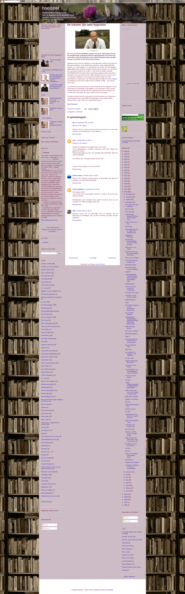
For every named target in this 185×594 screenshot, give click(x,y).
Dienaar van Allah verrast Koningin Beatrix (131, 433)
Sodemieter (79, 112)
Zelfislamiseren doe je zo (49, 496)
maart (128, 485)
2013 (126, 186)
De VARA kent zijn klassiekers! (131, 444)
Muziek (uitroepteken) (47, 390)
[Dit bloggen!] (91, 109)
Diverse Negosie (127, 549)
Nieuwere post (73, 258)
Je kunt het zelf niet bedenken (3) (131, 261)
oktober (128, 199)
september (129, 202)
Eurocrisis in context (131, 331)
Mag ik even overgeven (48, 381)
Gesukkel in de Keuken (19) (130, 425)
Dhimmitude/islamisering (48, 311)
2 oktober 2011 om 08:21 (92, 189)
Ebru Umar (44, 320)
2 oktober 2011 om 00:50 (90, 175)
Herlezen (44, 348)
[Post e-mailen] (85, 109)
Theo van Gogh (46, 458)
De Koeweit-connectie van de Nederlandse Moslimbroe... (132, 307)
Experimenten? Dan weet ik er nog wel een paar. (131, 416)
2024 (126, 157)
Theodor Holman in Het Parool (131, 567)
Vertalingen (44, 475)
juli (127, 474)
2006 (126, 505)
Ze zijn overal (129, 358)
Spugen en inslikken (131, 399)
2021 (126, 165)
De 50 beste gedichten (48, 294)
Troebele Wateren (46, 464)
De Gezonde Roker (128, 546)
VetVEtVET (125, 570)
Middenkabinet (129, 284)
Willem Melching (46, 493)
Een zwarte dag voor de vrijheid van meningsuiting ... (131, 230)
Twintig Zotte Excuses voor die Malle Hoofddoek (50, 467)
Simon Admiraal (46, 442)
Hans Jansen (126, 552)
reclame (43, 427)
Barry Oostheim (46, 273)
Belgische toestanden (132, 462)
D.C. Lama (44, 288)
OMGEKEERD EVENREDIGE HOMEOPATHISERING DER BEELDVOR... (131, 320)
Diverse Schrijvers (46, 317)
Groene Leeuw (77, 175)
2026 (126, 151)
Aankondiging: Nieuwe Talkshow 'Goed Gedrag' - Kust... (131, 217)
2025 (126, 154)
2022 (126, 162)
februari (128, 488)
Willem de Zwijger (46, 490)
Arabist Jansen (45, 270)
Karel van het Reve (128, 558)
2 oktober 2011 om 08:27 (83, 211)
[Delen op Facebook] (95, 109)
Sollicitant (44, 449)
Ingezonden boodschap (48, 351)
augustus (129, 472)
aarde (88, 92)
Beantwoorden (76, 134)
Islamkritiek (44, 360)
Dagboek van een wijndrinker (50, 291)
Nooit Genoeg (45, 404)
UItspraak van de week (48, 472)
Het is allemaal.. (47, 118)
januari (128, 491)
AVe (73, 122)
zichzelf (69, 92)
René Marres (45, 430)
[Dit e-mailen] (89, 109)
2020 (126, 167)
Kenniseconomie (130, 409)
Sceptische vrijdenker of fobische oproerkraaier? (132, 466)
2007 (126, 502)
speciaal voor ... (46, 451)
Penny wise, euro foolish (130, 248)
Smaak (43, 95)
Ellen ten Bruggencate (48, 323)
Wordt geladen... (127, 29)
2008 (126, 499)
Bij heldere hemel (130, 265)
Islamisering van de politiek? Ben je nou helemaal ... (131, 340)
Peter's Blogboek (78, 189)
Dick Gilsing (45, 314)
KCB (73, 211)
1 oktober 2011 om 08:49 (83, 140)
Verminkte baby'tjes (131, 333)
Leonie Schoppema (47, 375)
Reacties (47, 528)
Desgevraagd (45, 308)
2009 (126, 497)
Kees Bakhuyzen (46, 369)
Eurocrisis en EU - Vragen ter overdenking (131, 288)
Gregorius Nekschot (47, 344)
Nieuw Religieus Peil (47, 396)
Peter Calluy (45, 416)
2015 (126, 181)
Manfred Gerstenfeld (47, 384)
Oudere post (112, 258)
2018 (126, 173)
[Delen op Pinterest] (97, 109)
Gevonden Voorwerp (47, 338)
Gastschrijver (45, 329)
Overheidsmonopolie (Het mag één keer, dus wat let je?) (56, 86)
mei (127, 480)
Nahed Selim (45, 393)
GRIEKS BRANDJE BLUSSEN (131, 361)
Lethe (127, 302)
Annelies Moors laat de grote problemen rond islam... (132, 253)
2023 (126, 159)
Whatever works (46, 132)
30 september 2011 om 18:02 (85, 122)
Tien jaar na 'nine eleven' (130, 376)
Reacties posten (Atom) (97, 264)
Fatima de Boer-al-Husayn (49, 326)
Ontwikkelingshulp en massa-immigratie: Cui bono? (55, 100)
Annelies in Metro (46, 263)
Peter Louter (45, 419)
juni (127, 477)
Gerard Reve (45, 335)
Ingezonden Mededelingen (49, 354)
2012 (126, 189)
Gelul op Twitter (46, 332)
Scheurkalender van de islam (50, 436)
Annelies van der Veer (48, 267)
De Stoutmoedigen (47, 305)
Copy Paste (44, 282)
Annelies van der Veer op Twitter (132, 540)
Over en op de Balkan (132, 258)
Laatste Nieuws (46, 372)
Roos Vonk (128, 226)
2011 (126, 192)
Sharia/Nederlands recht (48, 439)
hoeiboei (50, 8)
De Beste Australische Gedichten (51, 297)
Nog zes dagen (130, 429)
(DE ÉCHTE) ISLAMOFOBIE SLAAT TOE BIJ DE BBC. (131, 242)
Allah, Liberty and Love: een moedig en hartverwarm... (131, 392)
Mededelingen (45, 387)
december (129, 194)
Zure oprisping (129, 212)
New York (128, 349)
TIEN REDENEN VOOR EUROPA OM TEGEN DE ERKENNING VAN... (131, 278)
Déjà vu (127, 336)
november (129, 197)
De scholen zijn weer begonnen (131, 205)
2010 (126, 494)
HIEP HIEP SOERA (131, 396)
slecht (99, 67)
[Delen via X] (93, 109)
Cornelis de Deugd (46, 285)
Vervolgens (44, 478)
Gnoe (42, 341)
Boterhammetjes (130, 300)
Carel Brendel (45, 279)
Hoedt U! (128, 272)
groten (81, 92)
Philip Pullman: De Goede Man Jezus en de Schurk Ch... (132, 439)
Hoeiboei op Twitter (128, 555)
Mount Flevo (129, 460)
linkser (75, 100)
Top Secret (44, 461)
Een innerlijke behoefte (129, 313)
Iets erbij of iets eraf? (132, 292)
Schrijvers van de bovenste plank (130, 296)
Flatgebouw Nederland (129, 236)
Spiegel (43, 455)
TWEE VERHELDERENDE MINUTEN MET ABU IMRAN (131, 385)
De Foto (43, 302)
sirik (73, 140)
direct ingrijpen (112, 79)
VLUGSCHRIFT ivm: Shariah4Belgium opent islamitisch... (132, 371)
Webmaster (44, 487)
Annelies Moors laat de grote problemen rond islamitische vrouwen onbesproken (56, 78)
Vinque (43, 481)
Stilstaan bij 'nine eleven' (130, 366)
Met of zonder (129, 209)
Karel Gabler (45, 366)
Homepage (93, 258)
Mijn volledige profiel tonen (49, 220)
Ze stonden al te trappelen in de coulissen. (130, 353)
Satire (43, 433)
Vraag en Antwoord (47, 484)
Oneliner (43, 407)
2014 (126, 184)
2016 (126, 178)
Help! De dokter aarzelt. (130, 327)
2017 (126, 175)
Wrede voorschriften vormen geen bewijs (131, 455)
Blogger (111, 590)
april (127, 483)
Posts (46, 525)
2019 (126, 170)
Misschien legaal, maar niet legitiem (131, 268)
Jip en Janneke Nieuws (48, 363)
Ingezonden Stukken (47, 357)
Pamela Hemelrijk (46, 410)
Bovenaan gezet (46, 276)
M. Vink (43, 378)
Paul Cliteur (44, 413)
